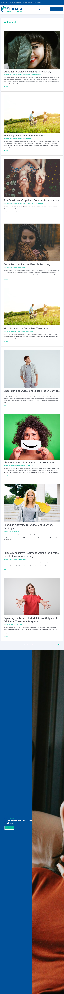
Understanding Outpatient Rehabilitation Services (32, 391)
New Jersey (20, 559)
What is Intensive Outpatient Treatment (26, 328)
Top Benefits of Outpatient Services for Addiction (31, 200)
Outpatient (20, 74)
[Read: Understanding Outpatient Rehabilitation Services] (32, 368)
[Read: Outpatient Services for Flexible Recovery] (32, 242)
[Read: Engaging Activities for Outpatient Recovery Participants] (32, 502)
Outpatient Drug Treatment (29, 74)
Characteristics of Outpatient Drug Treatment (29, 463)
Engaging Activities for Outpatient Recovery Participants (28, 526)
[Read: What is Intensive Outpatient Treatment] (32, 306)
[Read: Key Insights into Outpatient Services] (32, 113)
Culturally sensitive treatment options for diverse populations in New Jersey (31, 554)
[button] (39, 9)
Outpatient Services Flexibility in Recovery (27, 72)
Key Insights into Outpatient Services (24, 136)
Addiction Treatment (12, 74)
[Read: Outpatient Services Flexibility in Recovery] (32, 49)
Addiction (6, 74)
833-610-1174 (9, 827)
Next (59, 644)
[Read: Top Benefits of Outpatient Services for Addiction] (32, 178)
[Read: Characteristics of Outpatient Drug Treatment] (32, 436)
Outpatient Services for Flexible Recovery (27, 264)
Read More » (6, 86)
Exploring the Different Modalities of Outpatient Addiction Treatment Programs (30, 619)
